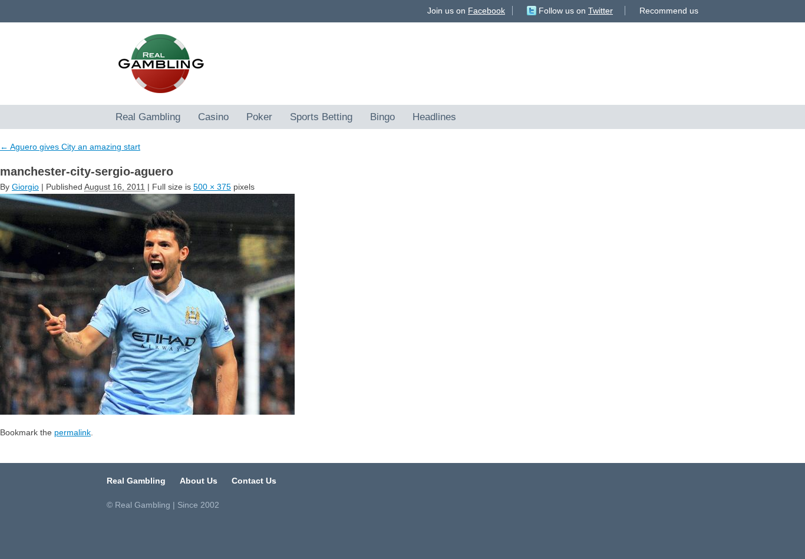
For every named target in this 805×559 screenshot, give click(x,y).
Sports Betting (321, 117)
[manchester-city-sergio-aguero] (402, 304)
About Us (198, 480)
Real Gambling (148, 117)
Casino (213, 117)
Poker (259, 117)
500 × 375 (212, 186)
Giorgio (25, 186)
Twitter (600, 10)
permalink (72, 432)
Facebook (486, 10)
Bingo (382, 117)
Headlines (434, 117)
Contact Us (254, 480)
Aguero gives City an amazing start (70, 146)
